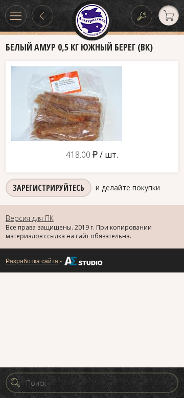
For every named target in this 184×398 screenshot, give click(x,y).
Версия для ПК (30, 218)
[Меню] (16, 16)
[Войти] (141, 16)
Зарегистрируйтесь (48, 187)
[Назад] (42, 16)
